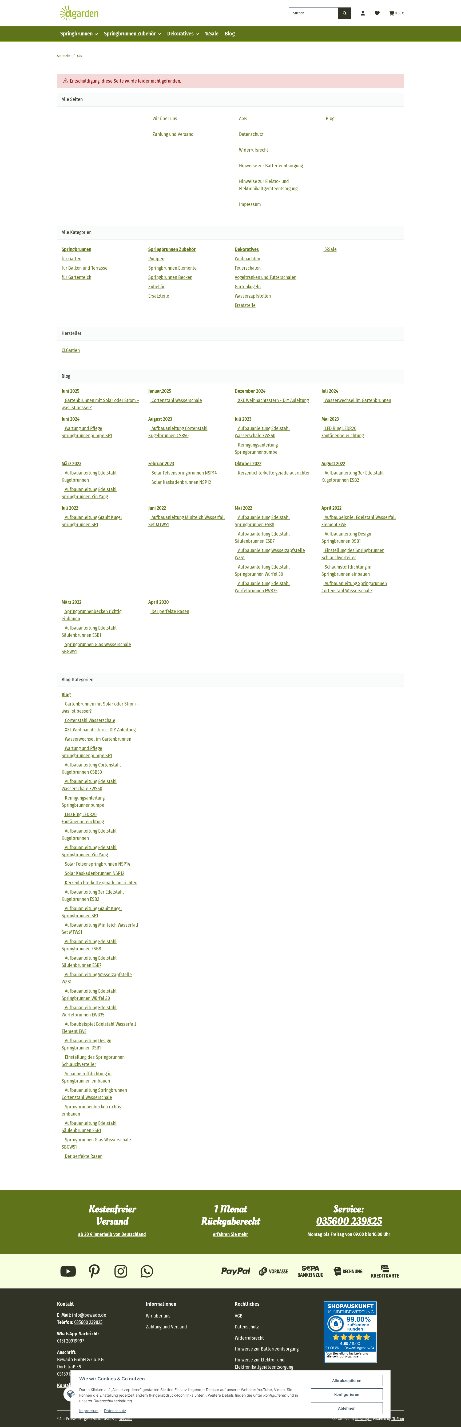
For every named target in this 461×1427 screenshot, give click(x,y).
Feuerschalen (248, 268)
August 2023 (160, 419)
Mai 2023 (330, 419)
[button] (363, 13)
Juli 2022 (70, 508)
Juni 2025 (71, 391)
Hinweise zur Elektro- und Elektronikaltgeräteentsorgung (268, 185)
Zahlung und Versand (173, 134)
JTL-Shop (397, 1419)
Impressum (88, 1410)
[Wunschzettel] (377, 13)
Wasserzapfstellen (253, 296)
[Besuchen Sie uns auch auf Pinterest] (95, 1271)
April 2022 (331, 508)
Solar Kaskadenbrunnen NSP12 (180, 482)
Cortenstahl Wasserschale (176, 400)
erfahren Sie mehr (230, 1234)
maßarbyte (363, 1419)
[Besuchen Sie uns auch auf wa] (147, 1271)
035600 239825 (349, 1221)
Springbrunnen (76, 33)
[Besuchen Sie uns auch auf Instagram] (121, 1271)
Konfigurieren (346, 1394)
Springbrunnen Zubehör (130, 33)
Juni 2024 (71, 419)
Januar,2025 (159, 391)
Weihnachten (247, 259)
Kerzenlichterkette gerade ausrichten (274, 473)
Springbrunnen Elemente (172, 268)
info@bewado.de (89, 1315)
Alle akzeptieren (346, 1380)
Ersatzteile (158, 296)
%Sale (211, 33)
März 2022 (71, 602)
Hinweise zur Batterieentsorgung (271, 166)
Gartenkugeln (248, 287)
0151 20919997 (70, 1341)
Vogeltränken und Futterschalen (265, 277)
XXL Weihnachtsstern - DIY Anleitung (273, 400)
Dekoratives (180, 33)
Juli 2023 (243, 419)
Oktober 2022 (248, 464)
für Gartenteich (76, 277)
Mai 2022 (243, 508)
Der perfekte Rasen (169, 611)
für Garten (71, 259)
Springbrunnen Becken (170, 277)
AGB (243, 118)
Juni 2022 (157, 508)
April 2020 (158, 602)
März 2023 (71, 464)
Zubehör (156, 287)
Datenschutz (115, 1410)
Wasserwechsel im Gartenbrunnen (357, 400)
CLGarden (71, 350)
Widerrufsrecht (253, 150)
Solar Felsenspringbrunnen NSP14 (183, 473)
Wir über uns (165, 118)
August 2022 (333, 464)
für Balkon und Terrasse (85, 268)
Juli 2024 (329, 391)
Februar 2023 (161, 464)
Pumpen (156, 259)
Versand (125, 1419)
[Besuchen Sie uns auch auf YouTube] (68, 1271)
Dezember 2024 (250, 391)
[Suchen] (344, 13)
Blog (230, 33)
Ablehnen (347, 1408)
